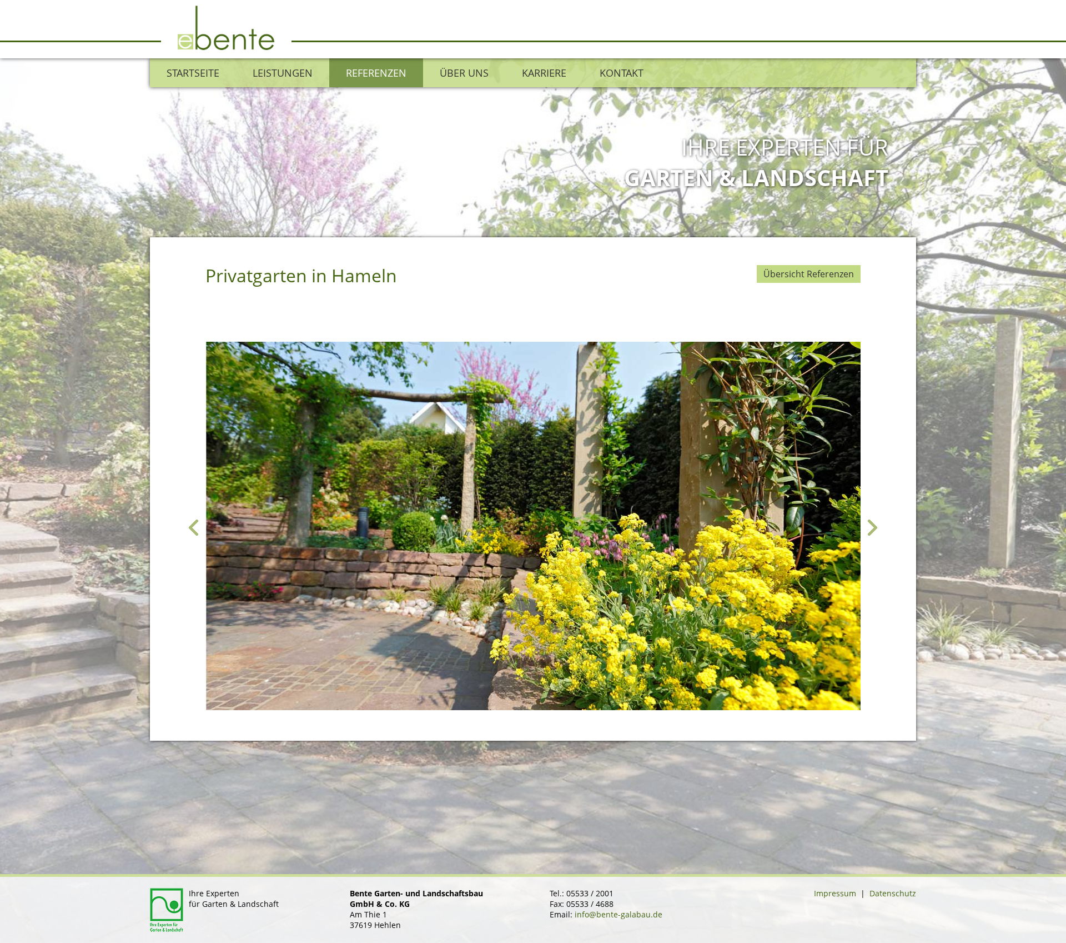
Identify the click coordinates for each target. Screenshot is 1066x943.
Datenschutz (892, 893)
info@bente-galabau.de (618, 914)
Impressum (835, 893)
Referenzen (376, 72)
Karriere (544, 72)
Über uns (464, 72)
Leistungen (283, 72)
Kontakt (621, 72)
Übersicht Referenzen (808, 274)
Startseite (193, 72)
